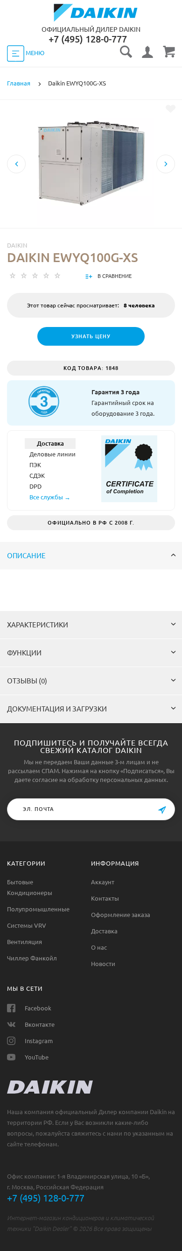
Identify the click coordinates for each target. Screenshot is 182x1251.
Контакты (105, 898)
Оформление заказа (120, 914)
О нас (99, 947)
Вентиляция (24, 941)
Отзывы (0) (27, 681)
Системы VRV (26, 925)
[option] (91, 195)
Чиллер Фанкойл (32, 958)
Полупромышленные (38, 909)
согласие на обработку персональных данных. (100, 779)
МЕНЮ (34, 53)
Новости (103, 963)
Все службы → (49, 497)
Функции (24, 653)
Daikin (17, 245)
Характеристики (37, 625)
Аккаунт (102, 882)
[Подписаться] (162, 810)
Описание (26, 556)
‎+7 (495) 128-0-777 (88, 39)
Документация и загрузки (57, 709)
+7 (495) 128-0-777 (45, 1198)
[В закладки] (170, 109)
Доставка (104, 931)
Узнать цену (91, 336)
